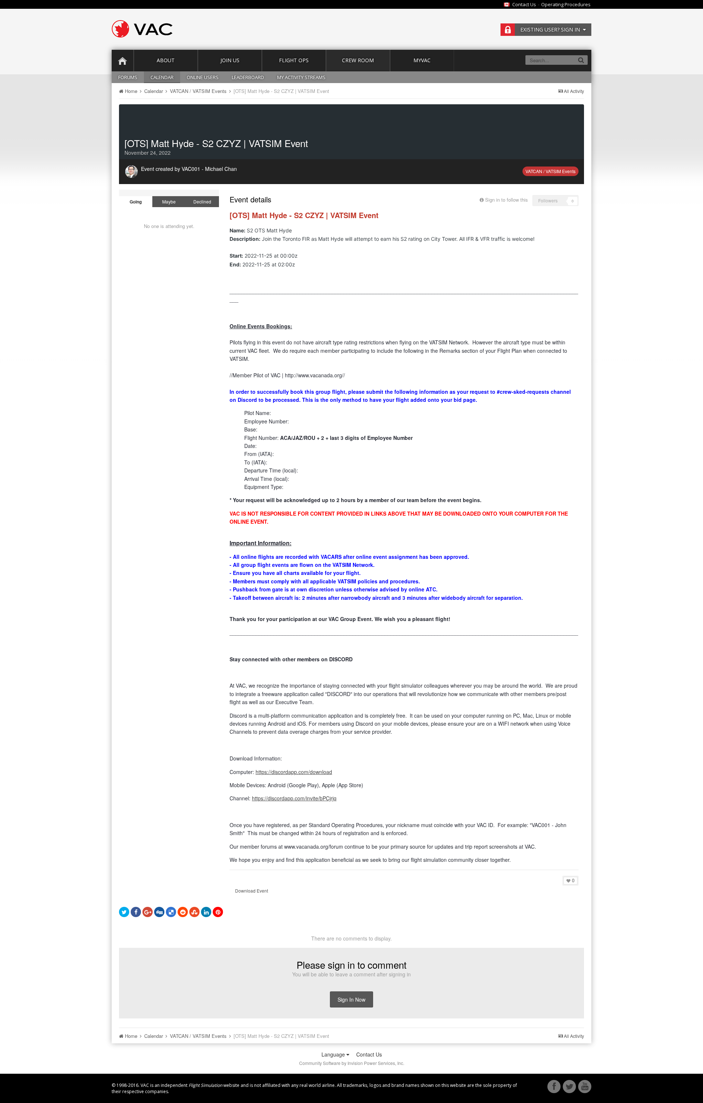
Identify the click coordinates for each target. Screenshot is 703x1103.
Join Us (229, 60)
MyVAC (422, 60)
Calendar (162, 77)
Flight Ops (294, 60)
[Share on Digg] (159, 912)
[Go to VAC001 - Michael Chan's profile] (131, 171)
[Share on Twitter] (124, 912)
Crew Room (358, 60)
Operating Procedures (566, 4)
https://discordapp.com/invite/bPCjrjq (294, 798)
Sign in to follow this (506, 199)
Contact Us (524, 4)
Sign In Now (351, 999)
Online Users (203, 77)
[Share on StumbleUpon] (194, 912)
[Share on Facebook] (136, 912)
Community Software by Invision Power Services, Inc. (351, 1063)
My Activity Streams (301, 77)
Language (333, 1054)
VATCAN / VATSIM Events (550, 171)
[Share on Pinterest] (218, 912)
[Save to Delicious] (171, 912)
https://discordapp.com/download (294, 771)
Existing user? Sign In (551, 29)
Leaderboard (248, 77)
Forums (127, 77)
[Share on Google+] (147, 912)
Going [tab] (136, 201)
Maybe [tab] (169, 201)
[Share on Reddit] (183, 912)
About (166, 60)
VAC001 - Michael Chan (209, 168)
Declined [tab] (202, 201)
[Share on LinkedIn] (206, 912)
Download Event (251, 890)
